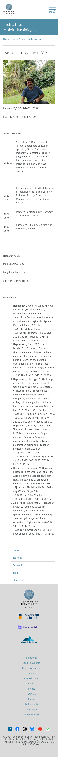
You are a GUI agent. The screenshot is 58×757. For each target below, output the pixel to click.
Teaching (17, 557)
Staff (15, 572)
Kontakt (32, 698)
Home (6, 38)
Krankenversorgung (32, 668)
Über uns (31, 673)
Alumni (31, 683)
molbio (15, 38)
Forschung (31, 657)
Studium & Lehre (31, 662)
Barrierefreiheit (32, 714)
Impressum (31, 709)
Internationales (31, 678)
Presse (31, 688)
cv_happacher (34, 38)
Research (18, 565)
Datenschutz (31, 704)
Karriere (31, 693)
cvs (23, 38)
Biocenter (18, 580)
